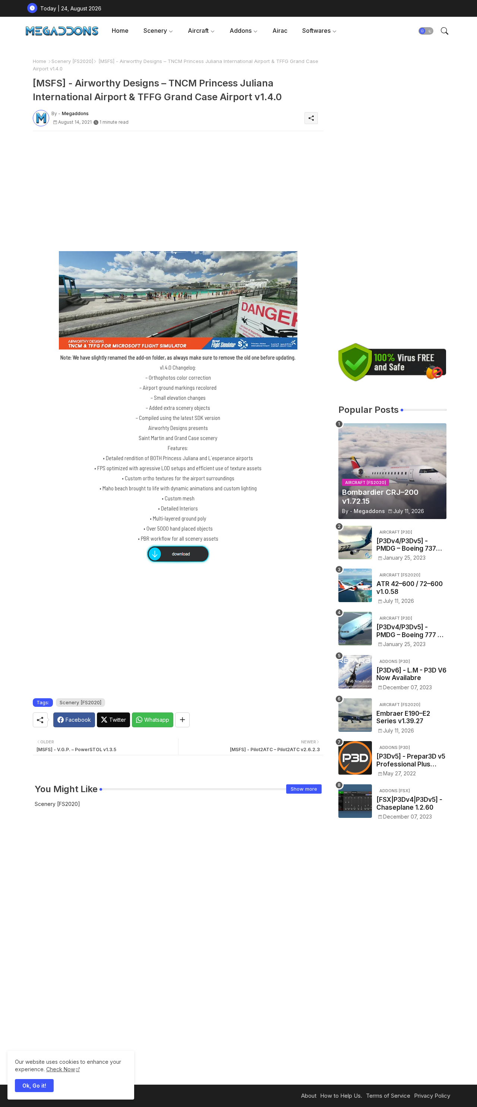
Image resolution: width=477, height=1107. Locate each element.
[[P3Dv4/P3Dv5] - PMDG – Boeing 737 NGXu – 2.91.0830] (355, 542)
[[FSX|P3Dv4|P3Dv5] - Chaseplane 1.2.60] (355, 801)
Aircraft (198, 30)
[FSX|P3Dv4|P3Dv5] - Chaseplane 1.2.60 (409, 803)
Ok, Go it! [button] (34, 1085)
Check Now (60, 1069)
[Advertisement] (178, 189)
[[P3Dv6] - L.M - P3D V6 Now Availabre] (355, 672)
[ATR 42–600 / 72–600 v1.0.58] (355, 585)
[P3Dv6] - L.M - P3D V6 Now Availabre (411, 674)
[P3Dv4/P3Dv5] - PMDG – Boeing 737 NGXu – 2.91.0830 (406, 545)
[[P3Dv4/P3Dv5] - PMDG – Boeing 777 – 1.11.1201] (355, 628)
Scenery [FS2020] (72, 61)
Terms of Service (388, 1095)
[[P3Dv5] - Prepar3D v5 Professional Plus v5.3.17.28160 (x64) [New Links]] (355, 758)
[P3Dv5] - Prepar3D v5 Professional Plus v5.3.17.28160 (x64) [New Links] (410, 760)
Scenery (155, 30)
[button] (425, 31)
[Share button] (182, 719)
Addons (241, 30)
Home (120, 30)
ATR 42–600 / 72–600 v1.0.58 (409, 587)
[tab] (120, 31)
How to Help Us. (341, 1095)
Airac (279, 30)
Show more (304, 789)
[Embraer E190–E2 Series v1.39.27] (355, 715)
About (308, 1095)
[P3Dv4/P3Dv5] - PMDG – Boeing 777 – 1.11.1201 (408, 631)
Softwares (316, 30)
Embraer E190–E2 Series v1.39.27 (403, 717)
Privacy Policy (432, 1095)
